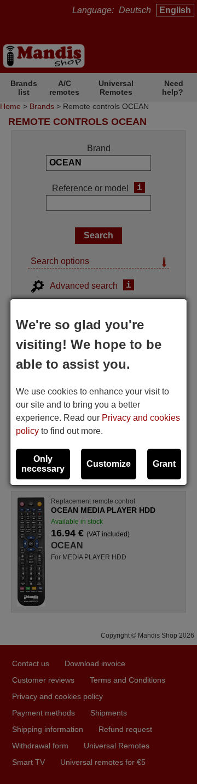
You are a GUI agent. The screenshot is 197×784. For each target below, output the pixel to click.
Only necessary (43, 463)
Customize (108, 463)
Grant (164, 463)
